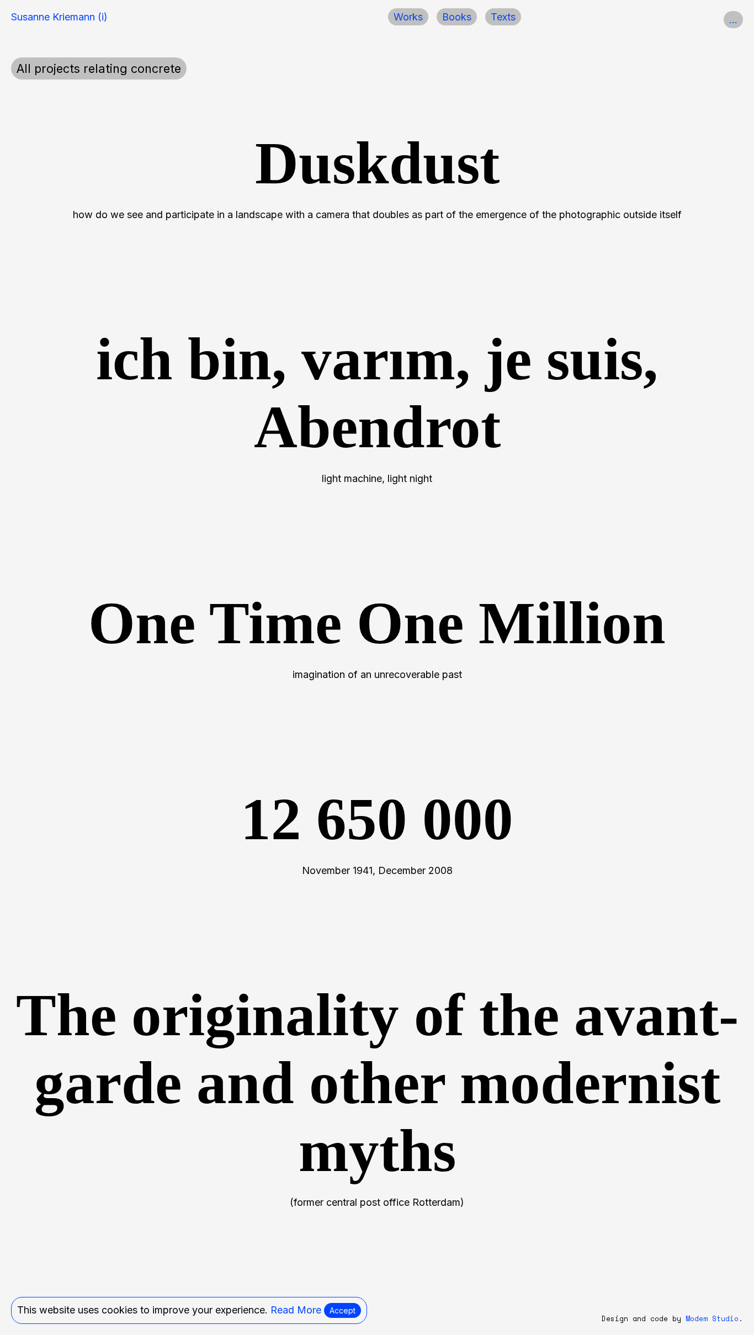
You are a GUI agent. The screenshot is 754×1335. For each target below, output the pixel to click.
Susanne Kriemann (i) (59, 17)
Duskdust (377, 163)
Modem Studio (712, 1318)
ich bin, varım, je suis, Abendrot (377, 393)
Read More (295, 1310)
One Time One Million (377, 623)
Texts (503, 17)
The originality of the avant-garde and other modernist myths (377, 1083)
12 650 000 (377, 819)
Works (408, 17)
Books (456, 17)
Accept (342, 1310)
